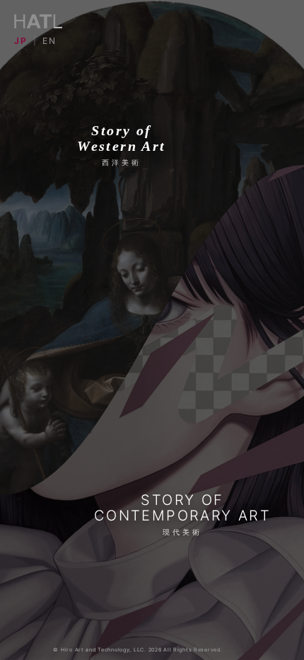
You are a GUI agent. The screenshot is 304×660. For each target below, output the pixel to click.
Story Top (152, 342)
